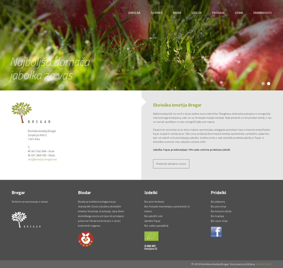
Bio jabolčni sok (153, 216)
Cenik (239, 12)
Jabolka (134, 12)
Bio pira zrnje (218, 206)
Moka (177, 12)
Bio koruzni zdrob (221, 211)
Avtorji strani (263, 264)
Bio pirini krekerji (154, 202)
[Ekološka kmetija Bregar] (31, 112)
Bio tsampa (217, 216)
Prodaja (218, 12)
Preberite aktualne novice (171, 164)
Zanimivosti (262, 12)
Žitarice (157, 12)
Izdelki (197, 12)
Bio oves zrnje (219, 221)
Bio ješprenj (218, 202)
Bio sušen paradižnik (156, 226)
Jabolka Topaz (152, 221)
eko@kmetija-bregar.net (42, 159)
